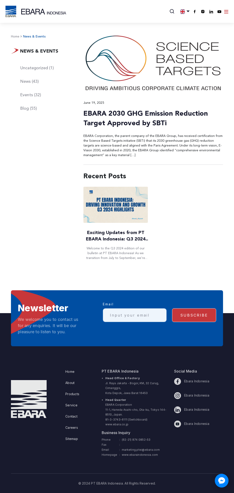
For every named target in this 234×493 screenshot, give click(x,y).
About (69, 383)
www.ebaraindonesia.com (140, 454)
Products (72, 394)
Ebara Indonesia (196, 381)
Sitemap (71, 439)
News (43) (29, 82)
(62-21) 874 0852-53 (136, 439)
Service (71, 405)
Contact (71, 416)
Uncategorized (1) (37, 68)
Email (108, 304)
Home (15, 36)
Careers (71, 427)
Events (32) (30, 95)
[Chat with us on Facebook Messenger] (222, 481)
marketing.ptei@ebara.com (141, 449)
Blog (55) (28, 109)
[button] (185, 11)
